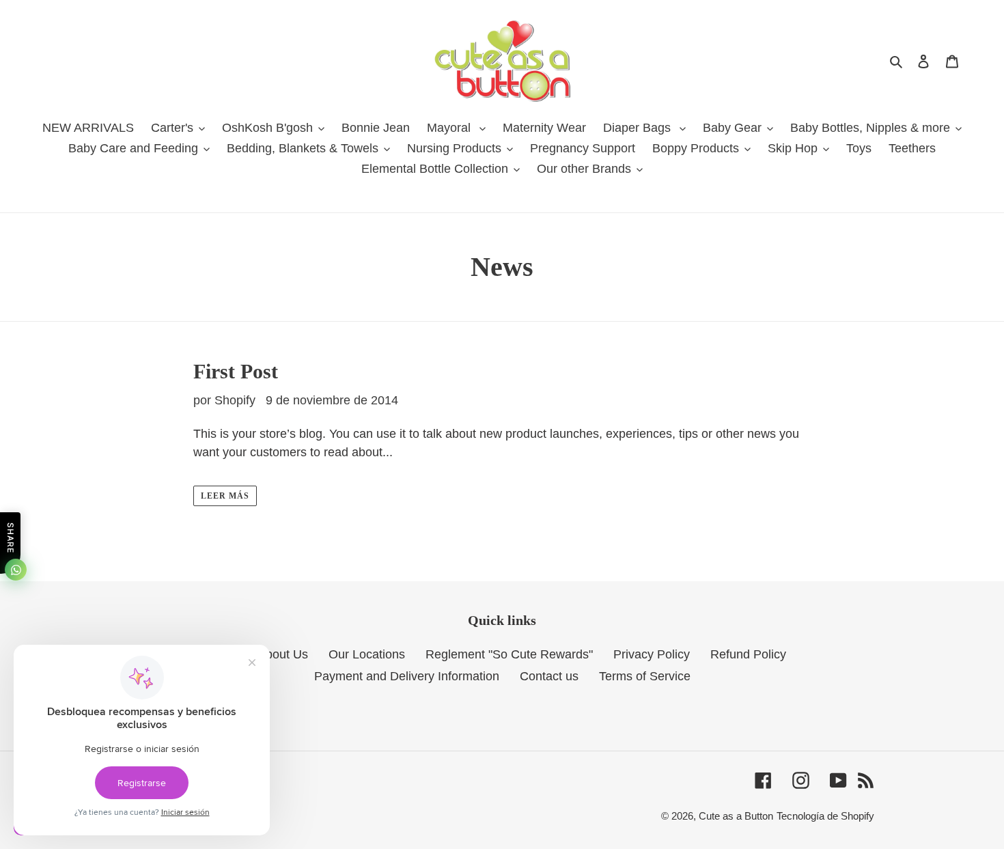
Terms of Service (645, 676)
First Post (235, 371)
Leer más (225, 496)
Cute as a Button (736, 816)
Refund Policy (748, 654)
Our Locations (367, 654)
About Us (282, 654)
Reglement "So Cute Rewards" (509, 654)
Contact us (549, 676)
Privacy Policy (651, 654)
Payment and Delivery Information (406, 676)
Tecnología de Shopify (825, 816)
